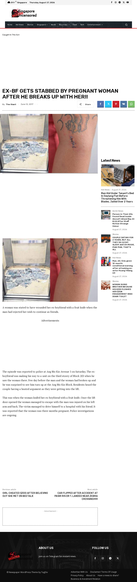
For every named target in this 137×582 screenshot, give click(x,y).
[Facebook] (112, 3)
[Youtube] (128, 3)
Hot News (105, 190)
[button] (126, 25)
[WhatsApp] (131, 104)
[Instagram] (116, 3)
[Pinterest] (116, 104)
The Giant (11, 104)
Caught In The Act (10, 35)
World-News (117, 211)
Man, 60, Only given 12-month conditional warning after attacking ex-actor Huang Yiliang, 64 (122, 267)
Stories (115, 234)
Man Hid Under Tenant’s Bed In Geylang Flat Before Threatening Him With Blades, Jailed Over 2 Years (117, 197)
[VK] (123, 104)
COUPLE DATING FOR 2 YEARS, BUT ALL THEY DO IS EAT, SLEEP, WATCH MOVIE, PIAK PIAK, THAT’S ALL (123, 243)
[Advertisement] (84, 13)
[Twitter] (124, 3)
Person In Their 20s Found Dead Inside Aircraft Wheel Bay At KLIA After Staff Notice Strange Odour (123, 220)
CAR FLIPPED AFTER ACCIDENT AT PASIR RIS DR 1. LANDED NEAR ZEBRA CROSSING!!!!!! (76, 496)
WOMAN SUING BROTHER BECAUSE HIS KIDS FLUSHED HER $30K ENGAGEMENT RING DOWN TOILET (122, 290)
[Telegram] (120, 3)
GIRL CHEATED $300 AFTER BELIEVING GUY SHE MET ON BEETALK (25, 494)
